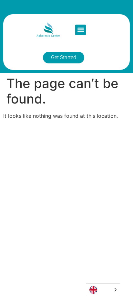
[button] (80, 30)
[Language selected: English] (103, 289)
